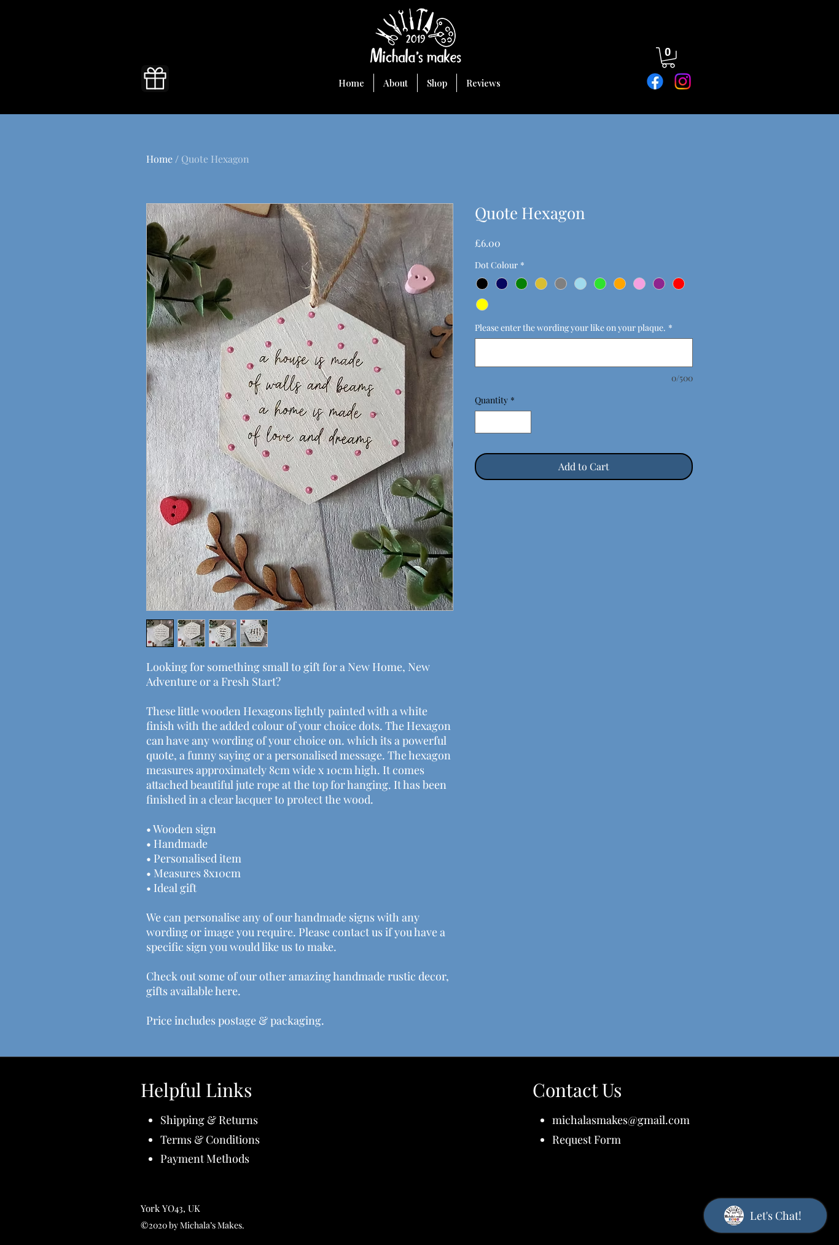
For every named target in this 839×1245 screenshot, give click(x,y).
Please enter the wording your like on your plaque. (574, 327)
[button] (668, 57)
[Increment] (521, 422)
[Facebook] (655, 81)
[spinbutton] (503, 422)
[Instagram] (682, 81)
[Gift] (155, 78)
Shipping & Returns (209, 1119)
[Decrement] (484, 422)
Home (159, 158)
